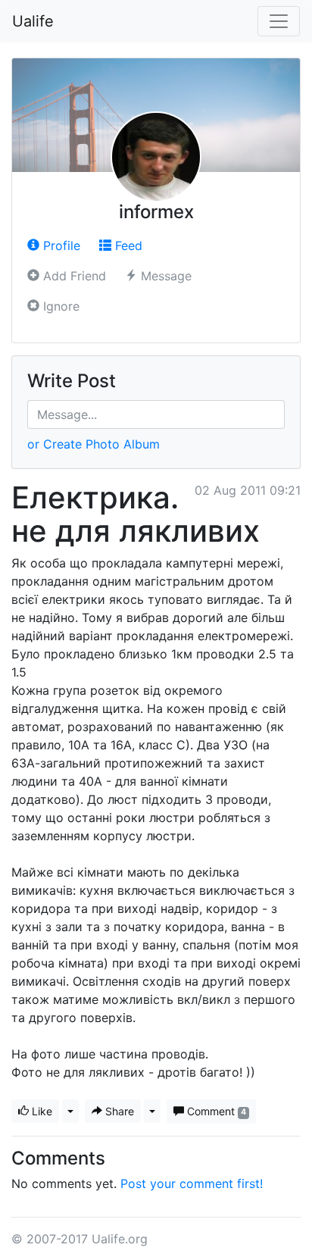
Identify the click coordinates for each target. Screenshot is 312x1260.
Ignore (59, 306)
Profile (59, 245)
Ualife (33, 21)
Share (118, 1111)
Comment (215, 1111)
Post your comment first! (191, 1183)
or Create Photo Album (93, 444)
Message (164, 275)
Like (40, 1111)
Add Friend (72, 275)
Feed (126, 245)
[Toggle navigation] (278, 21)
